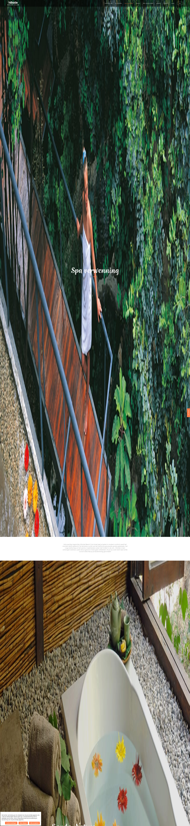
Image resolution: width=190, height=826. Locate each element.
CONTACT (166, 3)
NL (180, 3)
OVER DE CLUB (108, 3)
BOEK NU (188, 412)
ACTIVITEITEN (118, 3)
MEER (172, 3)
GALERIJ (138, 3)
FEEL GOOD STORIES (148, 3)
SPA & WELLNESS (129, 3)
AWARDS (158, 3)
